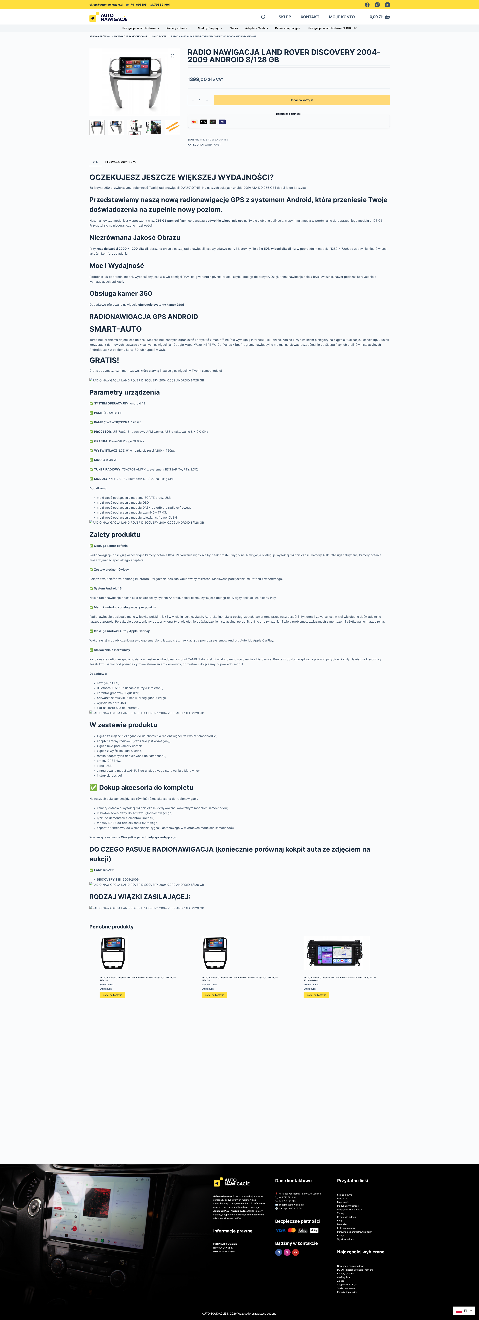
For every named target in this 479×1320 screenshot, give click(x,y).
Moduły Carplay (208, 28)
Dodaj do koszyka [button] (112, 995)
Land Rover (213, 144)
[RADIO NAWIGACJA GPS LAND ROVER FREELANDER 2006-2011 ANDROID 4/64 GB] (239, 953)
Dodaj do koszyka (302, 100)
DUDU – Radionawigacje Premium (355, 1269)
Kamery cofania (177, 28)
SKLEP (285, 17)
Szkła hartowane (346, 1288)
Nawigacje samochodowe (139, 28)
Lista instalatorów (346, 1228)
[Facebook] (367, 4)
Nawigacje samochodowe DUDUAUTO (332, 28)
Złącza (233, 28)
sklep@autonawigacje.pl (106, 4)
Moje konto (343, 1202)
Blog (339, 1220)
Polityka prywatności (348, 1205)
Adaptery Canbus (256, 28)
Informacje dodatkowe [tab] (120, 162)
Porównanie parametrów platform (354, 1231)
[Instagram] (377, 4)
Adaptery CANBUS (347, 1284)
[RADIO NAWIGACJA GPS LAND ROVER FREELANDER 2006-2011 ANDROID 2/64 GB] (138, 953)
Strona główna (344, 1194)
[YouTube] (387, 4)
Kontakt (341, 1235)
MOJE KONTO (342, 17)
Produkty (342, 1198)
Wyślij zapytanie (345, 1239)
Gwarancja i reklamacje (349, 1209)
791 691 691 (162, 4)
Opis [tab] (95, 162)
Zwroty (341, 1213)
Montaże (342, 1224)
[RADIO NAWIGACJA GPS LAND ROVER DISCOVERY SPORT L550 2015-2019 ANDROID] (341, 953)
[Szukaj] (263, 17)
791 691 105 (139, 4)
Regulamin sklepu (346, 1217)
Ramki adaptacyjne (287, 28)
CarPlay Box (343, 1277)
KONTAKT (310, 17)
